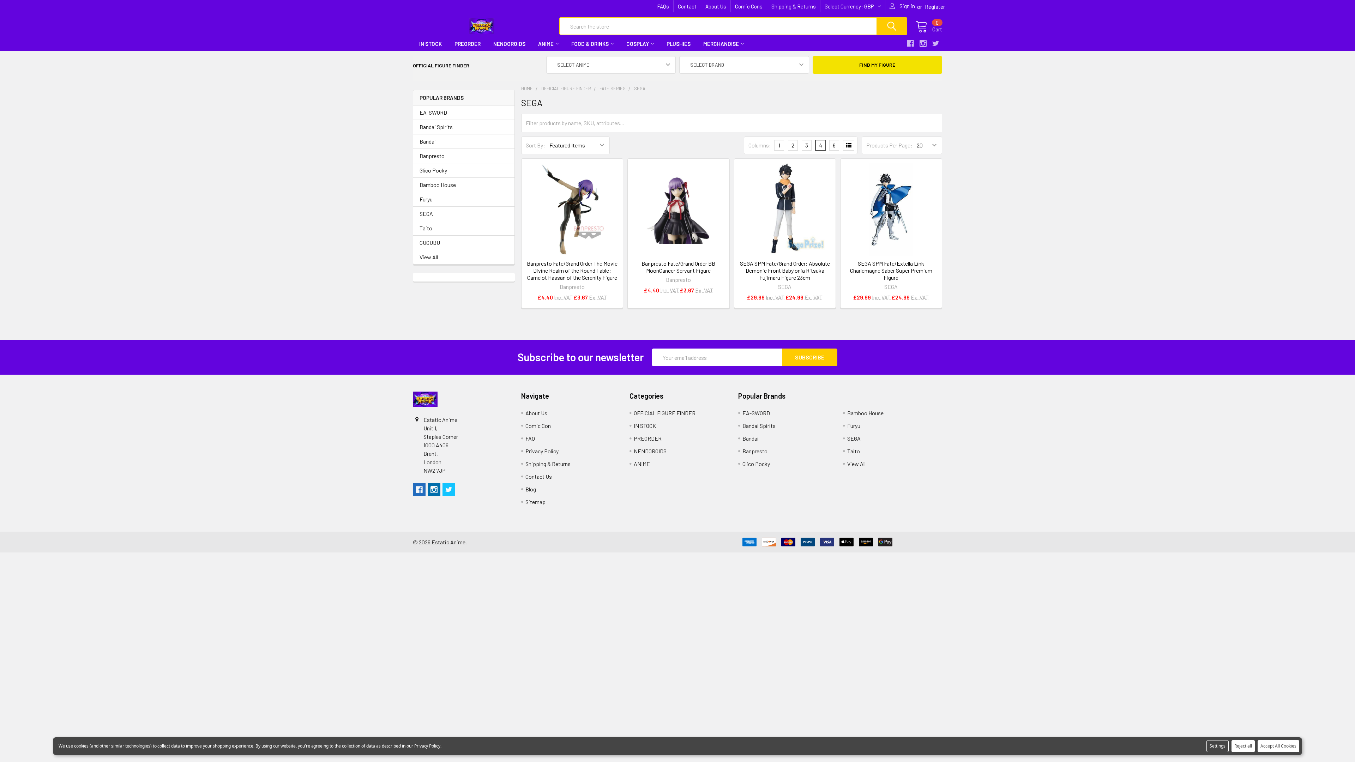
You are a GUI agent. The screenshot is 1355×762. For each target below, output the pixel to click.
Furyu (426, 199)
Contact (687, 6)
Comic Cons (749, 6)
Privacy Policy (542, 451)
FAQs (663, 6)
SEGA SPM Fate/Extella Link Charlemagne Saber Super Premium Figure (891, 270)
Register (935, 7)
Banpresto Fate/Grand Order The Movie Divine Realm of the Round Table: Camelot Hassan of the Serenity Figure (572, 270)
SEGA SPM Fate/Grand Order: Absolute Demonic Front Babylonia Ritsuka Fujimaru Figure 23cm (785, 270)
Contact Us (538, 476)
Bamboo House (438, 184)
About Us (715, 6)
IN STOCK (430, 44)
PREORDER (467, 44)
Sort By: (535, 145)
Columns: (759, 145)
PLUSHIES (679, 44)
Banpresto (432, 155)
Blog (530, 489)
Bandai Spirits (436, 126)
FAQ (530, 438)
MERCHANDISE (721, 44)
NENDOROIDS (509, 44)
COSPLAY (637, 44)
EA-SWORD (433, 112)
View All (429, 257)
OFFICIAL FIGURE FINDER (664, 413)
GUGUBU (430, 242)
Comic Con (538, 425)
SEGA (426, 213)
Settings (1217, 746)
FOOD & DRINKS (590, 44)
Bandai (428, 141)
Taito (426, 228)
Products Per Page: (889, 145)
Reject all (1243, 746)
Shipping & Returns (793, 6)
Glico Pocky (433, 170)
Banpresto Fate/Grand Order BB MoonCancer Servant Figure (678, 267)
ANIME (546, 44)
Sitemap (535, 501)
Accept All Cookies (1278, 746)
